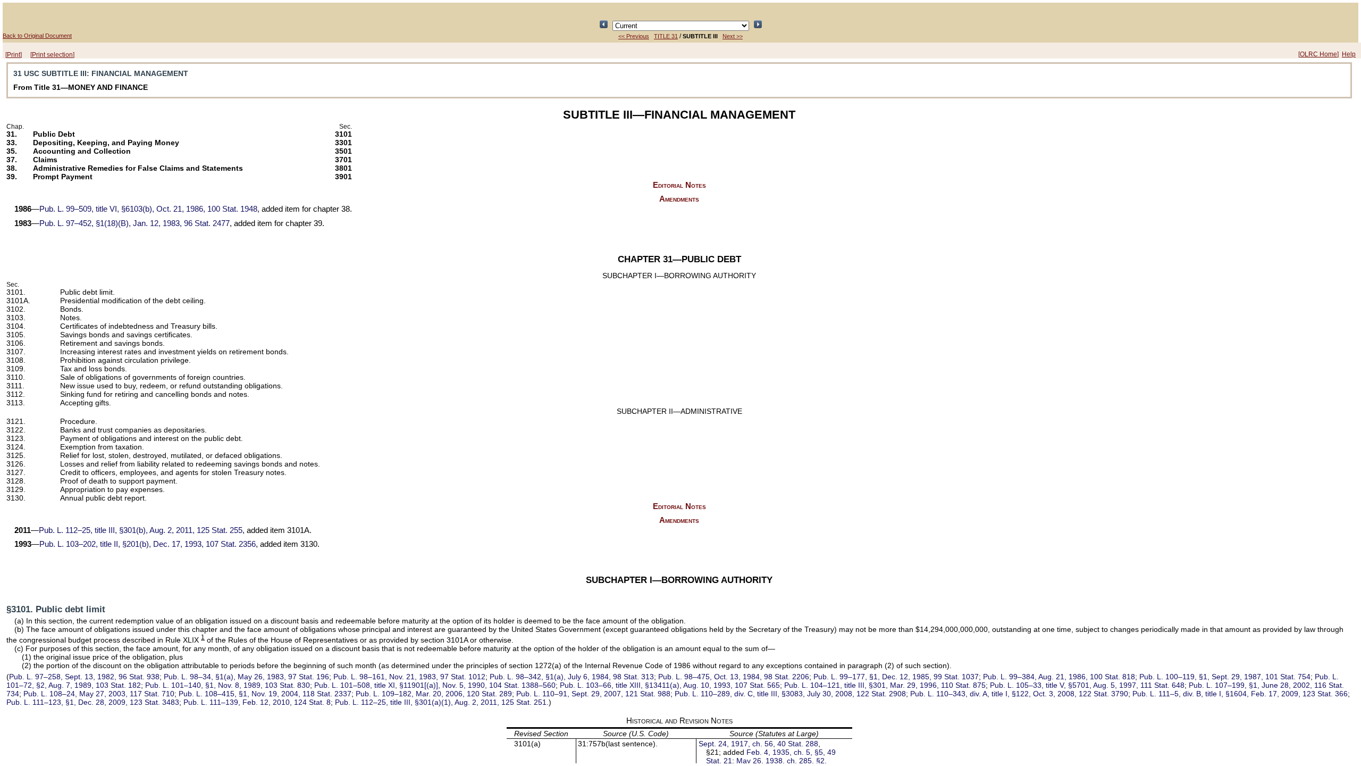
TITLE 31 (666, 36)
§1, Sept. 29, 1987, (1224, 676)
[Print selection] (52, 55)
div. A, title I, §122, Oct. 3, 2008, (1019, 693)
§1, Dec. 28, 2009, (92, 702)
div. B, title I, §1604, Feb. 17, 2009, (1240, 693)
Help (1349, 54)
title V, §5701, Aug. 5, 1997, (1087, 685)
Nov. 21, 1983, (409, 676)
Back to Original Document (37, 35)
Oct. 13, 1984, (733, 676)
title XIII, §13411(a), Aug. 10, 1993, (670, 685)
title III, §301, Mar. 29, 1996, (885, 685)
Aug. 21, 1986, (1059, 676)
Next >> (732, 36)
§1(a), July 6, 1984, (572, 676)
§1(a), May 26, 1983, (246, 676)
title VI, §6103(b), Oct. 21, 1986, (148, 209)
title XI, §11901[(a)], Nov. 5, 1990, (435, 685)
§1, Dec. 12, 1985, (896, 676)
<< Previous (633, 36)
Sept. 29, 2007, (593, 693)
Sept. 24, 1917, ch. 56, (758, 743)
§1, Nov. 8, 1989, (227, 685)
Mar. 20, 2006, (434, 693)
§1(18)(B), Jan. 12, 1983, (134, 223)
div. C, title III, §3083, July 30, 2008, (790, 693)
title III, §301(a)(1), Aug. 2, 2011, (441, 702)
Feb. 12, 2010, (257, 702)
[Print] (13, 55)
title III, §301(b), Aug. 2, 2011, (140, 530)
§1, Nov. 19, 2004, (265, 693)
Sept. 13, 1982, (84, 676)
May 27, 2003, (98, 693)
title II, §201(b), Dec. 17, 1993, (147, 544)
